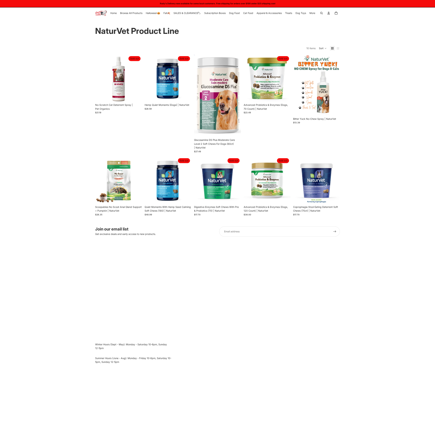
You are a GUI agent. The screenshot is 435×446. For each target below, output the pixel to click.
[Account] (328, 13)
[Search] (321, 13)
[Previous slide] (150, 78)
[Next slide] (186, 78)
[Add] (236, 132)
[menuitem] (312, 13)
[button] (323, 48)
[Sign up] (334, 231)
